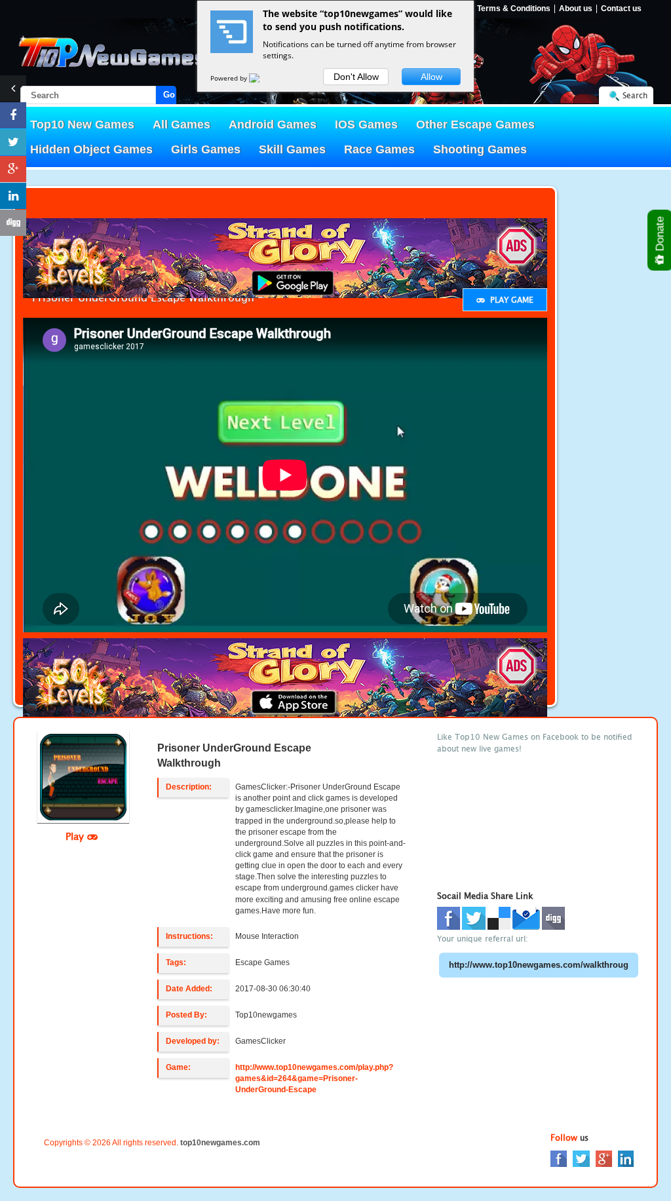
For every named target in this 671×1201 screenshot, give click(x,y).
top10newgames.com (220, 1142)
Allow (431, 76)
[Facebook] (558, 1158)
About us (575, 9)
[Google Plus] (604, 1158)
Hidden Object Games (91, 149)
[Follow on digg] (13, 223)
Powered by (229, 78)
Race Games (379, 149)
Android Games (272, 124)
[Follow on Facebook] (13, 115)
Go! (169, 95)
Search (635, 95)
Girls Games (205, 149)
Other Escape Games (475, 124)
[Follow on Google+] (13, 169)
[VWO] (262, 78)
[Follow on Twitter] (13, 142)
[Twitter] (581, 1158)
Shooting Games (480, 149)
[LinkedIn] (626, 1158)
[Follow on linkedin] (13, 196)
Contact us (621, 9)
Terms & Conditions (513, 9)
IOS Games (366, 124)
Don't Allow (356, 76)
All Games (181, 124)
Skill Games (292, 149)
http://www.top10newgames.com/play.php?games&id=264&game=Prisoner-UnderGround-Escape (314, 1078)
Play (76, 836)
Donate (660, 235)
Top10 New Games (82, 124)
